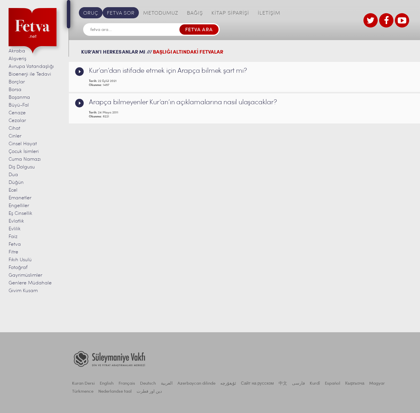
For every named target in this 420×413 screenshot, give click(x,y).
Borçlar (17, 82)
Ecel (13, 190)
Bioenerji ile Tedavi (30, 74)
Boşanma (19, 97)
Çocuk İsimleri (24, 151)
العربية (167, 383)
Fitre (13, 252)
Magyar (377, 383)
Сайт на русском (257, 383)
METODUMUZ (160, 13)
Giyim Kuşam (23, 290)
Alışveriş (17, 58)
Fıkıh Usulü (20, 259)
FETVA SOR (121, 13)
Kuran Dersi (83, 383)
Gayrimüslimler (25, 275)
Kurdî (315, 383)
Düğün (16, 182)
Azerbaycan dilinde (196, 383)
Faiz (13, 236)
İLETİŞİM (269, 13)
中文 (283, 383)
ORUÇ (90, 13)
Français (127, 383)
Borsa (15, 89)
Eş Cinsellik (20, 213)
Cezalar (17, 120)
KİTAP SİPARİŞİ (230, 13)
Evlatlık (16, 221)
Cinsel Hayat (23, 143)
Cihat (14, 128)
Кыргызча (354, 383)
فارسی (298, 383)
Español (332, 383)
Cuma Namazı (25, 159)
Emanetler (20, 198)
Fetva (15, 244)
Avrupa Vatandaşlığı (31, 66)
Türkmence (82, 392)
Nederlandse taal (115, 392)
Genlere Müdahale (30, 283)
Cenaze (17, 113)
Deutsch (148, 383)
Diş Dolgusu (22, 167)
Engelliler (19, 205)
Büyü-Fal (19, 105)
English (107, 383)
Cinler (15, 136)
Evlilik (15, 229)
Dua (13, 174)
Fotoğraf (18, 267)
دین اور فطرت (149, 392)
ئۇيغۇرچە (228, 383)
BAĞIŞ (195, 13)
